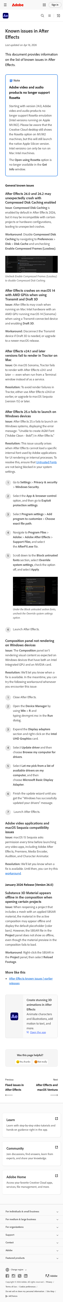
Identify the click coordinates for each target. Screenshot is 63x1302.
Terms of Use (11, 1286)
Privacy (49, 1282)
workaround (13, 873)
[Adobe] (17, 5)
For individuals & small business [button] (22, 1211)
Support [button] (10, 1234)
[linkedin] (25, 1276)
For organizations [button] (15, 1227)
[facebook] (7, 1276)
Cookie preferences (27, 1286)
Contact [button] (9, 1242)
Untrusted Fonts (46, 462)
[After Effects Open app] (58, 15)
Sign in (55, 4)
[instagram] (13, 1276)
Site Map (50, 1291)
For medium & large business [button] (21, 1219)
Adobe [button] (9, 1250)
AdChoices (13, 1296)
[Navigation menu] (5, 5)
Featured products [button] (15, 1258)
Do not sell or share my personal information (25, 1291)
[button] (44, 5)
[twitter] (19, 1276)
